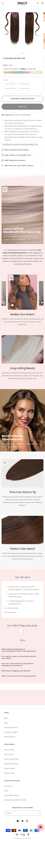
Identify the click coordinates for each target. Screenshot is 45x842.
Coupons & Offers (10, 732)
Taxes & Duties (9, 768)
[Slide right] (26, 53)
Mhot (6, 718)
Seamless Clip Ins (10, 728)
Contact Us (8, 786)
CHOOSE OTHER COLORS (22, 99)
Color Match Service (11, 795)
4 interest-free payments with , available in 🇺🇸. (19, 69)
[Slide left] (19, 53)
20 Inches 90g (24, 88)
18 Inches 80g (10, 88)
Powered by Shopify (26, 838)
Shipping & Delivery (11, 764)
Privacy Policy (9, 750)
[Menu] (2, 3)
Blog (6, 723)
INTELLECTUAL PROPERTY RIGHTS (15, 800)
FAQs (6, 791)
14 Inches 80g (10, 84)
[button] (37, 3)
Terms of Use (9, 754)
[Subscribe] (38, 813)
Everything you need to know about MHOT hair (20, 144)
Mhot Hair (19, 838)
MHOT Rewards (9, 737)
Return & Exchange (11, 759)
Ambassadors (9, 773)
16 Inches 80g (24, 84)
